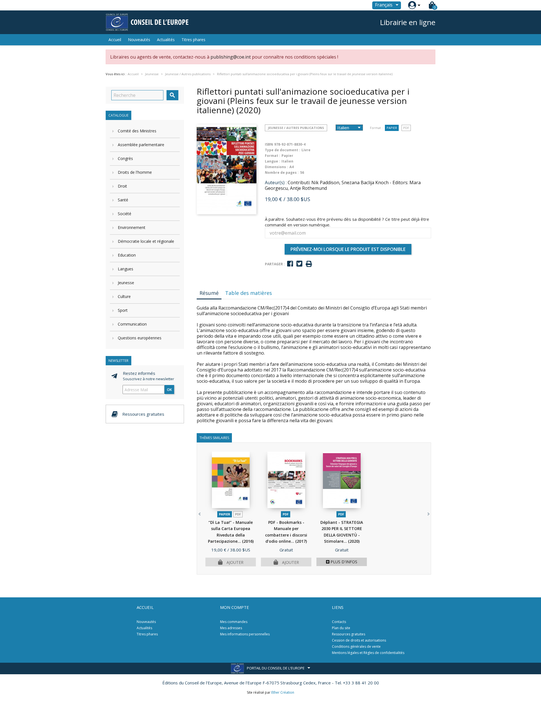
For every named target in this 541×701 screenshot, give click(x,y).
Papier (392, 128)
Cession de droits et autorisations (359, 640)
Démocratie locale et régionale (146, 241)
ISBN (269, 144)
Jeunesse (126, 282)
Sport (123, 310)
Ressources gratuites (348, 634)
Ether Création (282, 692)
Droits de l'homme (135, 172)
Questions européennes (139, 338)
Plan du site (341, 628)
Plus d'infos (343, 561)
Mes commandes (233, 621)
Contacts (339, 621)
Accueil (114, 39)
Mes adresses (231, 628)
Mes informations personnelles (245, 634)
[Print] (309, 264)
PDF (406, 128)
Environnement (131, 227)
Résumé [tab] (209, 293)
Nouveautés (139, 39)
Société (124, 213)
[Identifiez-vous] (412, 5)
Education (127, 255)
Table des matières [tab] (248, 293)
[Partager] (290, 263)
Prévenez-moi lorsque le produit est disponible (348, 249)
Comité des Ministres (137, 130)
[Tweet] (299, 263)
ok (169, 389)
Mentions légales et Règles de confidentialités (368, 652)
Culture (124, 296)
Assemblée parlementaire (141, 144)
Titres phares (193, 39)
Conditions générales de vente (356, 646)
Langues (125, 269)
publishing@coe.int (230, 57)
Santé (123, 199)
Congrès (125, 158)
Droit (122, 186)
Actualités (166, 39)
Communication (132, 324)
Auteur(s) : (276, 182)
